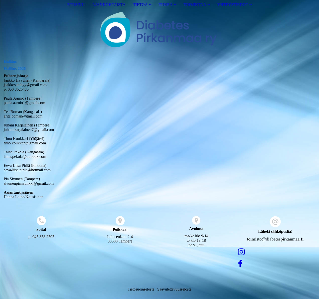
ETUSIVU (76, 4)
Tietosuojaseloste (141, 289)
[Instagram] (241, 251)
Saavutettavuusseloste (174, 289)
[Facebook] (240, 263)
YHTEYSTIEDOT (232, 4)
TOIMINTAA (195, 4)
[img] (159, 30)
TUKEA (166, 4)
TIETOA (140, 4)
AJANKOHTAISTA (109, 4)
